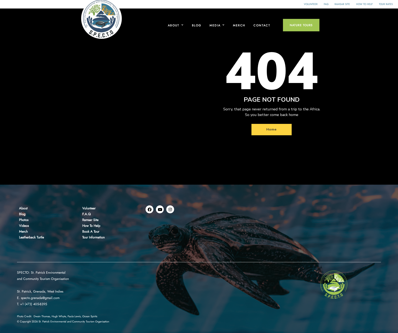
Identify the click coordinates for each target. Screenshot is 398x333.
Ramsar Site (342, 4)
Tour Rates (386, 4)
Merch (239, 25)
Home (271, 129)
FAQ (326, 4)
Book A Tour (90, 231)
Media (215, 25)
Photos (23, 219)
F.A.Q (86, 214)
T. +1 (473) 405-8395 (32, 304)
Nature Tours (301, 25)
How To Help (91, 225)
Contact (262, 25)
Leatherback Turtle (31, 237)
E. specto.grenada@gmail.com (38, 297)
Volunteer (311, 4)
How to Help (364, 4)
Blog (196, 25)
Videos (24, 225)
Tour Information (93, 237)
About (174, 25)
